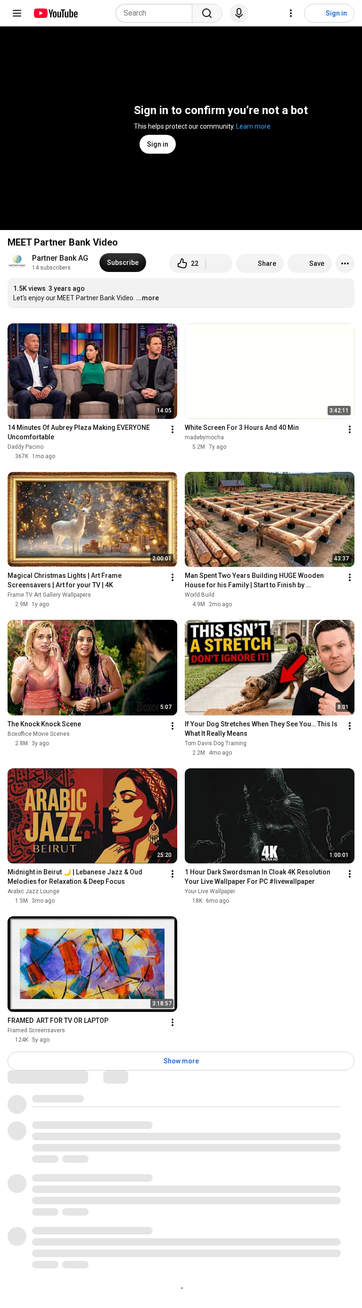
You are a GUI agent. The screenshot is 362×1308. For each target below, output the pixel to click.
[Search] (207, 13)
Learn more (253, 126)
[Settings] (290, 13)
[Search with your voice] (239, 13)
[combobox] (156, 13)
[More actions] (345, 263)
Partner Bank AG (60, 258)
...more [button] (147, 298)
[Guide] (17, 13)
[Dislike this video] (219, 263)
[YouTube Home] (55, 13)
